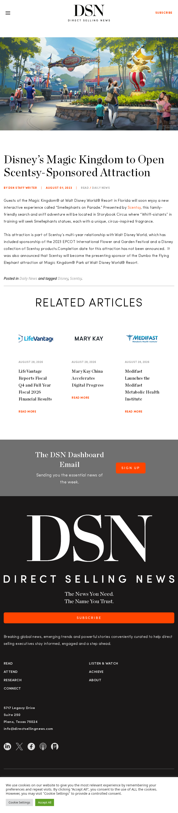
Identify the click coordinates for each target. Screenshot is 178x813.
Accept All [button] (44, 802)
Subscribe (163, 13)
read (85, 188)
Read (8, 663)
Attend (11, 672)
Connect (12, 688)
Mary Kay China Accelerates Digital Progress (88, 378)
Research (13, 680)
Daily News (101, 188)
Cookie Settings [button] (19, 802)
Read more (27, 411)
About (95, 680)
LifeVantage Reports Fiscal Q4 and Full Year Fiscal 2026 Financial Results (35, 385)
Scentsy (134, 208)
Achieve (96, 672)
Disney (63, 278)
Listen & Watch (103, 663)
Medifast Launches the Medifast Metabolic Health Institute (142, 385)
